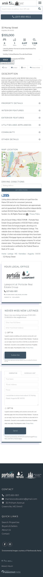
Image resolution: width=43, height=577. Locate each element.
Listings (10, 254)
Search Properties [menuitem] (10, 522)
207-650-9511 (12, 291)
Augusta (31, 254)
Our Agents (15, 297)
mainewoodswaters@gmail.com (21, 499)
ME (16, 254)
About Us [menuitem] (6, 530)
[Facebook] (5, 544)
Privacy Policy (35, 214)
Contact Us (7, 297)
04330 (37, 254)
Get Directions (21, 190)
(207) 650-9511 (23, 16)
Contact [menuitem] (6, 534)
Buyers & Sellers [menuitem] (9, 526)
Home (4, 254)
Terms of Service (14, 438)
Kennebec (22, 254)
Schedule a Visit (29, 373)
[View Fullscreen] (4, 161)
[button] (39, 9)
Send (15, 431)
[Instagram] (10, 544)
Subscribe (15, 355)
